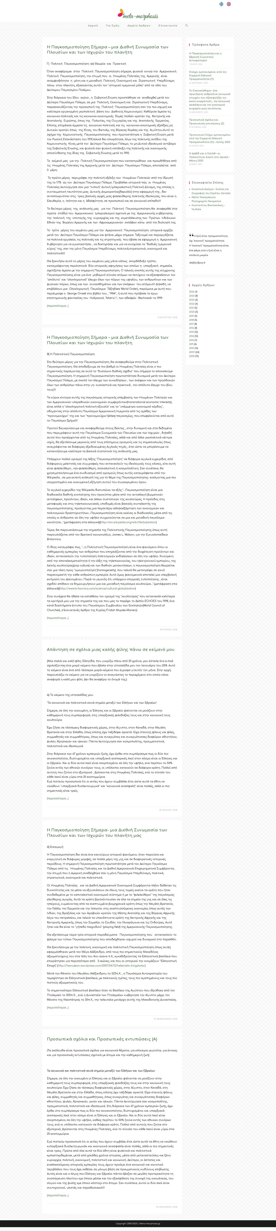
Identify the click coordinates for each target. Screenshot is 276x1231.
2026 (192, 292)
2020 (192, 312)
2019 (191, 316)
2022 (191, 304)
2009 (192, 352)
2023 (192, 300)
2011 (191, 344)
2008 (192, 356)
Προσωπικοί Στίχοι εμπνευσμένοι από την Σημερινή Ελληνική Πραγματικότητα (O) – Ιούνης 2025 (210, 138)
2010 (191, 348)
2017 (191, 324)
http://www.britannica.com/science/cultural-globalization (97, 588)
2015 (191, 332)
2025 (192, 296)
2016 (191, 328)
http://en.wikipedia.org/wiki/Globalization (128, 522)
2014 (191, 336)
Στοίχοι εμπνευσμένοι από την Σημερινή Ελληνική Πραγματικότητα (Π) (207, 75)
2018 (191, 320)
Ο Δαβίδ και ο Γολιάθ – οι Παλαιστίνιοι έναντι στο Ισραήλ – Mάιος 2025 (209, 157)
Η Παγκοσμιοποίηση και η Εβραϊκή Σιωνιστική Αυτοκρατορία (205, 57)
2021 (191, 308)
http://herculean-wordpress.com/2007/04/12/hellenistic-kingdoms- (101, 965)
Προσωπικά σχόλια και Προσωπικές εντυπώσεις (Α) (102, 1039)
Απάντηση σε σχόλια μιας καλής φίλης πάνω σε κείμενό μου (111, 649)
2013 (191, 340)
